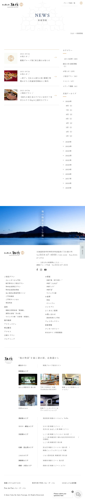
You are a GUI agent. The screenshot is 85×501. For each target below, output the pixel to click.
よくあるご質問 (51, 310)
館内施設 (7, 320)
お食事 (47, 296)
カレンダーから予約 (13, 280)
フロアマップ (9, 339)
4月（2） (69, 123)
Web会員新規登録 (12, 290)
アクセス (7, 331)
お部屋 (47, 276)
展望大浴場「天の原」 (14, 313)
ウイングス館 (51, 293)
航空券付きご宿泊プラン (15, 283)
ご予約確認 (10, 296)
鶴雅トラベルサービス (12, 483)
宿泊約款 (9, 303)
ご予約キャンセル (12, 299)
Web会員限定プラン (13, 286)
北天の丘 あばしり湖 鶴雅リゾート (56, 429)
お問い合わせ (50, 314)
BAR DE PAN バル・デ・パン (43, 483)
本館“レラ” (50, 286)
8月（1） (69, 105)
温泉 (6, 307)
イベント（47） (69, 81)
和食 (48, 300)
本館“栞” (50, 290)
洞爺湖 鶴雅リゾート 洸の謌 (53, 460)
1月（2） (69, 136)
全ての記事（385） (71, 59)
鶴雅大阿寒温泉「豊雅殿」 (15, 310)
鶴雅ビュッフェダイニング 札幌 (55, 450)
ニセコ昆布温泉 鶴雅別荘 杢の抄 (55, 455)
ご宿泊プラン (9, 276)
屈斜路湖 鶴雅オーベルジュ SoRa (55, 418)
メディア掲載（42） (70, 86)
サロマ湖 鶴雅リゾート (51, 426)
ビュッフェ (51, 303)
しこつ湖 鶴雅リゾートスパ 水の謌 (56, 434)
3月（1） (69, 127)
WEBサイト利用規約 (53, 332)
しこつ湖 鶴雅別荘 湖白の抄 (59, 438)
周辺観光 (7, 328)
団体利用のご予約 (53, 318)
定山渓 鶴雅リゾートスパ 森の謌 (55, 447)
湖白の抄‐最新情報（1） (70, 65)
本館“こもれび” (52, 283)
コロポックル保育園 (69, 483)
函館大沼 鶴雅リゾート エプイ (54, 465)
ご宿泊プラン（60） (70, 76)
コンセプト (49, 307)
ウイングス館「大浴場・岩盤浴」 (18, 316)
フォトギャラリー (52, 321)
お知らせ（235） (69, 71)
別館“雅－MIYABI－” (54, 280)
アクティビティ (10, 324)
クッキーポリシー (52, 329)
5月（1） (69, 119)
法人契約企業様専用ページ (15, 293)
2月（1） (69, 132)
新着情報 (48, 325)
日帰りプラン (9, 335)
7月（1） (69, 110)
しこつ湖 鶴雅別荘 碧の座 (52, 442)
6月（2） (69, 114)
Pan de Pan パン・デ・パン (15, 488)
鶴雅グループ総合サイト (52, 365)
